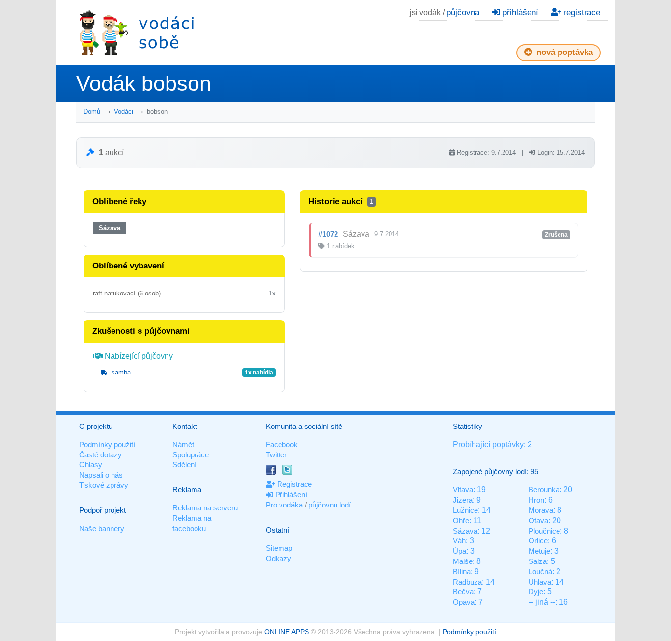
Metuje (539, 551)
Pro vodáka (284, 505)
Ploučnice (544, 531)
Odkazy (278, 558)
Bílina (462, 571)
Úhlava (540, 582)
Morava (541, 510)
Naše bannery (101, 528)
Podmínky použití (107, 444)
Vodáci (123, 111)
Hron (536, 500)
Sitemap (279, 548)
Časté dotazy (100, 455)
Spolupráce (190, 455)
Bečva (463, 592)
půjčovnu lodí (329, 505)
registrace (580, 12)
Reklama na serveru (205, 508)
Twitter (276, 455)
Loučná (540, 571)
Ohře (461, 520)
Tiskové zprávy (103, 485)
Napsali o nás (101, 475)
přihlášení (519, 12)
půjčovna (463, 12)
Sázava (109, 228)
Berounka (544, 489)
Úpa (459, 551)
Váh (459, 540)
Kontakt (184, 426)
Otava (538, 520)
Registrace (293, 484)
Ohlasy (90, 464)
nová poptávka (563, 52)
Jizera (463, 500)
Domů (92, 111)
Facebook (282, 444)
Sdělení (184, 464)
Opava (464, 602)
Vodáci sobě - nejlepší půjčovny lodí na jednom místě (136, 32)
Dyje (536, 592)
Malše (463, 561)
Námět (183, 444)
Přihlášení (290, 494)
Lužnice (465, 510)
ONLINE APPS (286, 632)
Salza (538, 561)
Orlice (538, 540)
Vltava (463, 489)
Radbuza (467, 582)
